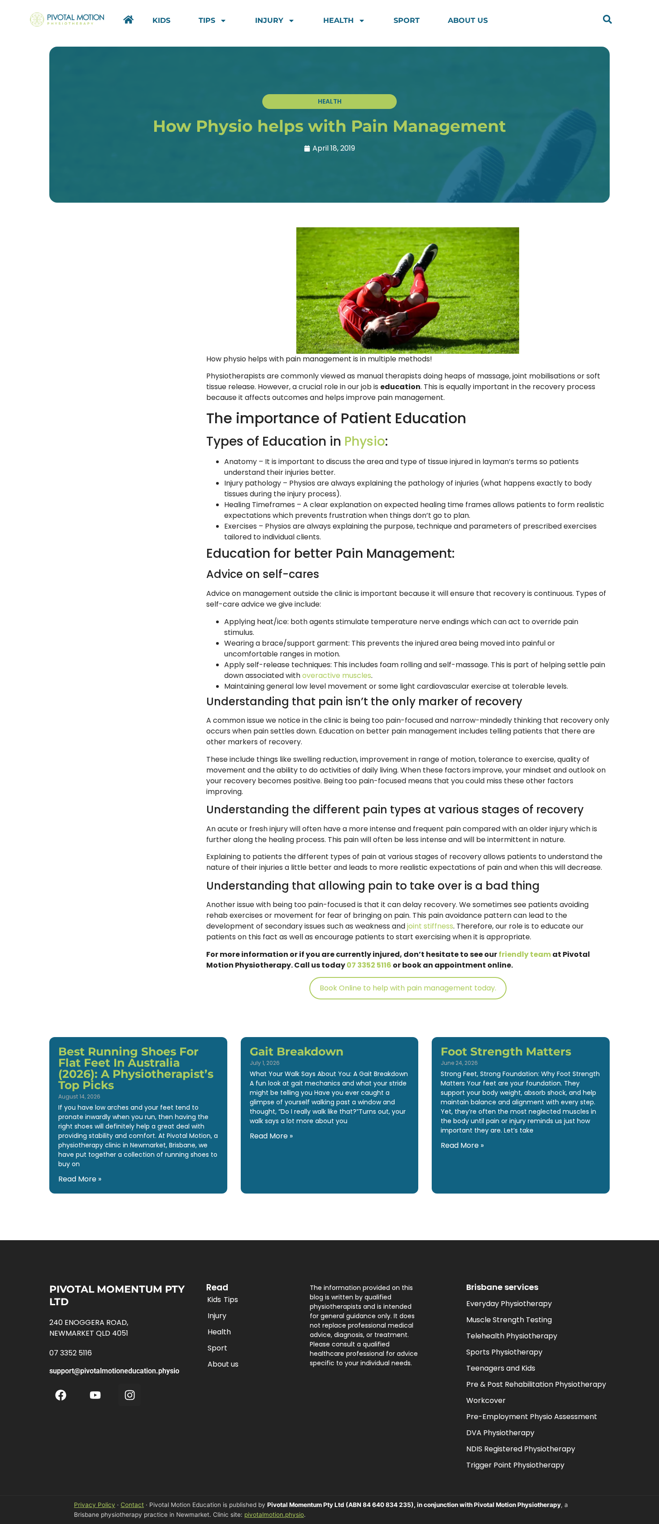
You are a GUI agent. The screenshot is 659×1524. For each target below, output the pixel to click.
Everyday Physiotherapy (509, 1303)
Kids (161, 20)
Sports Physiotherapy (504, 1352)
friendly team (525, 954)
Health (338, 20)
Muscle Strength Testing (509, 1320)
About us (468, 20)
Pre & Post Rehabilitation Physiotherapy (536, 1384)
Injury (269, 20)
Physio (364, 441)
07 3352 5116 (369, 965)
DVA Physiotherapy (500, 1433)
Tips (207, 20)
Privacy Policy (94, 1504)
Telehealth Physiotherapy (511, 1336)
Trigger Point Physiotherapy (515, 1465)
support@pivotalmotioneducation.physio (114, 1371)
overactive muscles (336, 675)
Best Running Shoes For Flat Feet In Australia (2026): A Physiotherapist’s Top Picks (135, 1068)
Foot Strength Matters (506, 1051)
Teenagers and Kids (500, 1368)
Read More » (79, 1179)
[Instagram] (129, 1395)
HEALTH (330, 101)
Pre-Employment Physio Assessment (531, 1416)
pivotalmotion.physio (274, 1514)
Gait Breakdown (296, 1051)
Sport (407, 20)
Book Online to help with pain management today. (408, 988)
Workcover (486, 1400)
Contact (132, 1504)
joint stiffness (430, 926)
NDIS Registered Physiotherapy (520, 1449)
